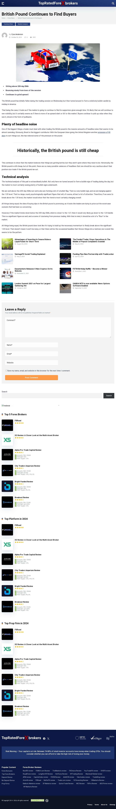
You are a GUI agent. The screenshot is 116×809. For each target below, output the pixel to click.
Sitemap (112, 804)
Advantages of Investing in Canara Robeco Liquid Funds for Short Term (33, 240)
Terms (96, 804)
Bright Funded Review (24, 482)
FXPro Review (92, 783)
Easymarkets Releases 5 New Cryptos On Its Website (34, 270)
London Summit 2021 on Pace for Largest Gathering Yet (33, 284)
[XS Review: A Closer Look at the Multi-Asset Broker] (7, 445)
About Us (104, 804)
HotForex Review (61, 774)
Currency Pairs (8, 24)
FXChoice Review (75, 771)
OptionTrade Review (66, 783)
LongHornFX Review (46, 774)
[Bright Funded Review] (7, 491)
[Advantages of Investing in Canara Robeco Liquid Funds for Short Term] (7, 249)
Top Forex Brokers (8, 774)
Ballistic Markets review (31, 783)
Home (3, 18)
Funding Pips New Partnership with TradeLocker (93, 254)
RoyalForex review (29, 774)
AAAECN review (68, 777)
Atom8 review (28, 780)
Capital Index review (41, 777)
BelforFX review (49, 780)
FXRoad (18, 421)
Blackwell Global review (94, 774)
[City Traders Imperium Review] (7, 475)
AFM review (27, 777)
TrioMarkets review (59, 771)
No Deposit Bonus (8, 780)
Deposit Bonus (7, 777)
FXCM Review (55, 777)
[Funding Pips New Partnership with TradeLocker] (65, 264)
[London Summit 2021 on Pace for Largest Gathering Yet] (7, 293)
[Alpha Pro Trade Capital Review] (7, 460)
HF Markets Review (30, 787)
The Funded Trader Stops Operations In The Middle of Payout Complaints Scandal (91, 240)
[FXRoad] (7, 430)
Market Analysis (23, 24)
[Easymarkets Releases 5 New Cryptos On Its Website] (7, 278)
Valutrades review (83, 777)
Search (4, 392)
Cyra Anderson (17, 34)
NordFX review (28, 771)
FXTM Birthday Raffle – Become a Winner (90, 269)
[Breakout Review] (7, 507)
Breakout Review (22, 497)
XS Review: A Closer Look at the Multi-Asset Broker (37, 435)
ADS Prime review (106, 783)
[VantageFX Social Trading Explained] (7, 264)
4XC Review (80, 783)
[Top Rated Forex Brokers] (58, 3)
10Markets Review (97, 780)
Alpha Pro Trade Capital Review (28, 450)
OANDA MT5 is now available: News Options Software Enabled (91, 284)
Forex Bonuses (7, 771)
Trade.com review (64, 780)
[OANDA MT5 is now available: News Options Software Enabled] (65, 293)
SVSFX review (106, 771)
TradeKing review (99, 777)
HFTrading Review (76, 774)
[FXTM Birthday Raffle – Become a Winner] (65, 278)
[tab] (57, 405)
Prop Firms (6, 784)
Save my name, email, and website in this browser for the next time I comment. (38, 371)
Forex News (11, 18)
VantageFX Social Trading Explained (30, 254)
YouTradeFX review (91, 771)
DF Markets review (49, 783)
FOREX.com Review (43, 771)
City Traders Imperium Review (27, 466)
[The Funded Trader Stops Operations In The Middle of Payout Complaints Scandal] (65, 249)
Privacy (89, 804)
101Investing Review (80, 780)
